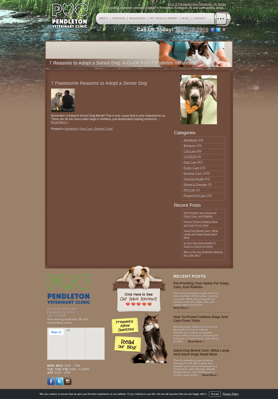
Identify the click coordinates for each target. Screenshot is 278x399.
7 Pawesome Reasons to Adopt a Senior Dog (99, 83)
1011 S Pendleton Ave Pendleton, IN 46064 (197, 4)
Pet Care (190, 190)
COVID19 (190, 156)
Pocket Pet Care (195, 195)
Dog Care (85, 128)
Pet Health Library (164, 18)
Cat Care (190, 151)
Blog (185, 18)
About (103, 18)
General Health (194, 179)
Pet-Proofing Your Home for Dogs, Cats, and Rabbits (201, 285)
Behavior (190, 145)
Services (118, 18)
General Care (103, 128)
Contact (199, 18)
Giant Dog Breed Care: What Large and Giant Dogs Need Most (201, 234)
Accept (215, 394)
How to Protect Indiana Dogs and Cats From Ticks (200, 319)
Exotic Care (191, 168)
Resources (137, 18)
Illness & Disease (195, 184)
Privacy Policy (231, 394)
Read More (59, 122)
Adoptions (71, 128)
